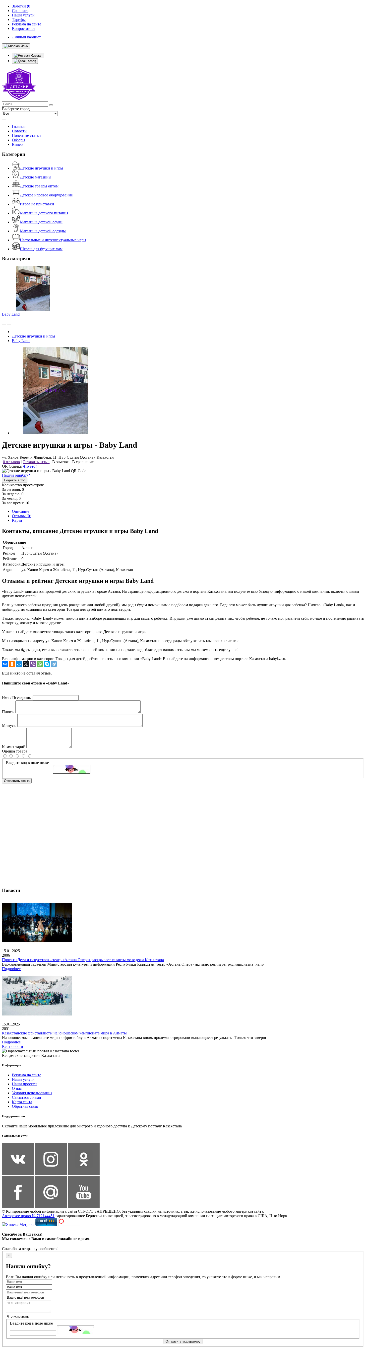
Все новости (12, 1046)
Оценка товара (14, 751)
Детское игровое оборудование (46, 195)
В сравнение (83, 462)
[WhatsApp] (40, 664)
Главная (18, 126)
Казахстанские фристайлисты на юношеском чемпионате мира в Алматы (64, 1033)
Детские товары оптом (39, 186)
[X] (26, 664)
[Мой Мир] (19, 664)
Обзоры (18, 140)
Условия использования (32, 1093)
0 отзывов (11, 462)
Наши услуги (23, 1079)
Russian (36, 55)
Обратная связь (25, 1106)
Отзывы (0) (21, 516)
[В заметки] (9, 324)
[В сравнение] (4, 324)
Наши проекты (24, 1084)
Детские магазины (35, 177)
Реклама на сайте (26, 1075)
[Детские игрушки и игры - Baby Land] (55, 433)
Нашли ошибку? (16, 475)
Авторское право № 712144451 (28, 1216)
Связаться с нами (26, 1097)
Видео (17, 144)
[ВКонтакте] (5, 664)
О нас (17, 1088)
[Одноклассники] (12, 664)
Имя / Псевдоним (17, 697)
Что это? (30, 466)
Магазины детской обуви (41, 222)
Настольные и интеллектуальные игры (53, 240)
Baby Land (11, 314)
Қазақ (31, 61)
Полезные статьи (26, 135)
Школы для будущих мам (41, 249)
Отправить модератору (183, 1341)
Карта (17, 520)
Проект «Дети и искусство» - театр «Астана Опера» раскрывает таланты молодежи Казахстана (83, 960)
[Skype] (47, 664)
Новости (19, 131)
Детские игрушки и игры (41, 168)
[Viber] (33, 664)
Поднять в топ (14, 480)
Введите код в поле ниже (27, 762)
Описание (20, 511)
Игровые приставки (37, 204)
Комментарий (13, 747)
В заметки (60, 462)
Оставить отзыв (36, 462)
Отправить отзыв (17, 781)
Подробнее (11, 969)
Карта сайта (22, 1102)
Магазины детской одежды (43, 231)
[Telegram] (54, 664)
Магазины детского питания (44, 213)
